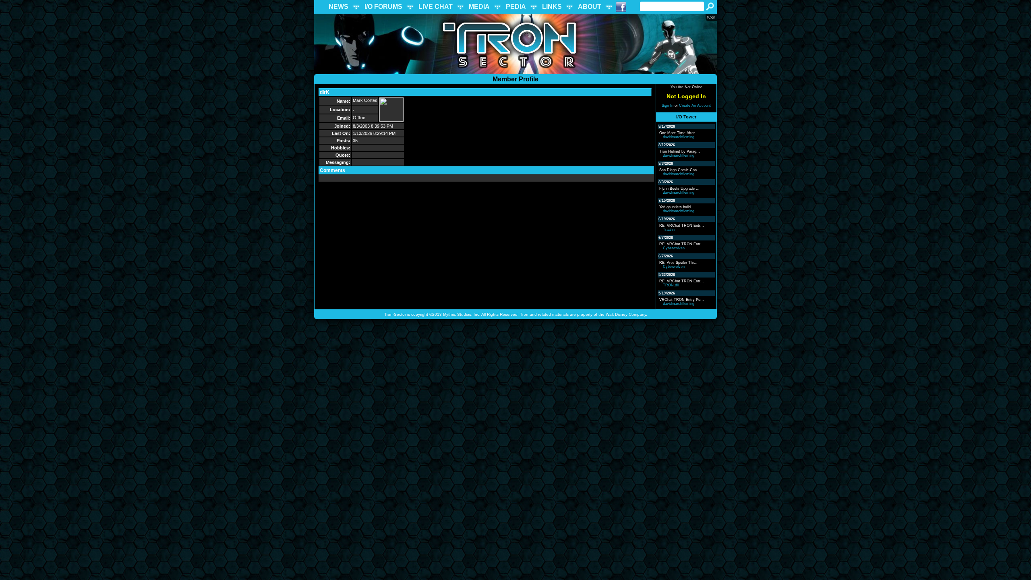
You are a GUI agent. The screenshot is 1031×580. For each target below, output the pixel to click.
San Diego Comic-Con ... (680, 170)
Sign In (667, 106)
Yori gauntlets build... (676, 207)
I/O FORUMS (383, 6)
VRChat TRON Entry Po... (681, 300)
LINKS (552, 6)
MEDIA (479, 6)
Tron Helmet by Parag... (679, 151)
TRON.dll (671, 285)
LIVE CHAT (435, 6)
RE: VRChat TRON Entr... (681, 226)
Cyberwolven (674, 248)
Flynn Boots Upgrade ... (679, 188)
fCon (711, 17)
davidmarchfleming (678, 137)
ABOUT (589, 6)
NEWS (338, 6)
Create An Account (695, 106)
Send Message (349, 92)
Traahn (669, 230)
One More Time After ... (679, 133)
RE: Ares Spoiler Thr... (678, 263)
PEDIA (516, 6)
